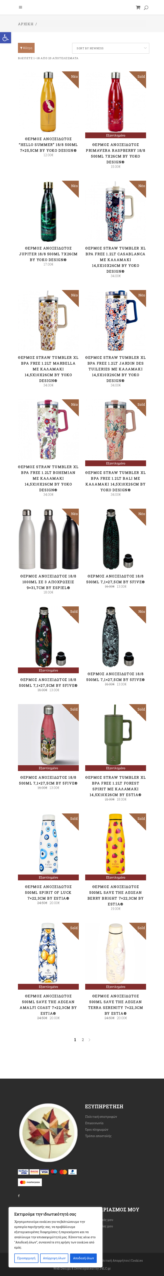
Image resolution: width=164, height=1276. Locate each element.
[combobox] (110, 48)
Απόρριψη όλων (54, 1258)
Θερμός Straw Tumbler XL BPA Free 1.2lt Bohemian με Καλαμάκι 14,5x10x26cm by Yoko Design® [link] (48, 478)
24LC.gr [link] (105, 1268)
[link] (5, 37)
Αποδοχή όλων (83, 1258)
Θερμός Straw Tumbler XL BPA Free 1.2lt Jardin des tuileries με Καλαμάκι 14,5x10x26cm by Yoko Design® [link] (115, 369)
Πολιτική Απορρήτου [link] (113, 1260)
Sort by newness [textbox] (90, 48)
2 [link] (83, 1039)
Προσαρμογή (26, 1258)
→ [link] (89, 1040)
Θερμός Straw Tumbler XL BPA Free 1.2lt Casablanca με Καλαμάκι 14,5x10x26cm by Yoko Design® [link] (115, 260)
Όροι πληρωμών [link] (96, 1129)
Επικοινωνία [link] (94, 1123)
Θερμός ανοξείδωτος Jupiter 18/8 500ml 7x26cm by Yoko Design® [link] (48, 254)
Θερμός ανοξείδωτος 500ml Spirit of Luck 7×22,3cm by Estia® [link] (48, 892)
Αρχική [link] (26, 24)
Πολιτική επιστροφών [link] (101, 1117)
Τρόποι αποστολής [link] (98, 1136)
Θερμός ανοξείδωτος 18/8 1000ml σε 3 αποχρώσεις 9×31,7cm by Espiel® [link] (48, 582)
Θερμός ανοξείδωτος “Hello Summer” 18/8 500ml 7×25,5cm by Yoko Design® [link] (48, 145)
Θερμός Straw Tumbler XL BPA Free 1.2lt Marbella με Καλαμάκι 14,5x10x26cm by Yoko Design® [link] (48, 369)
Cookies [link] (137, 1260)
